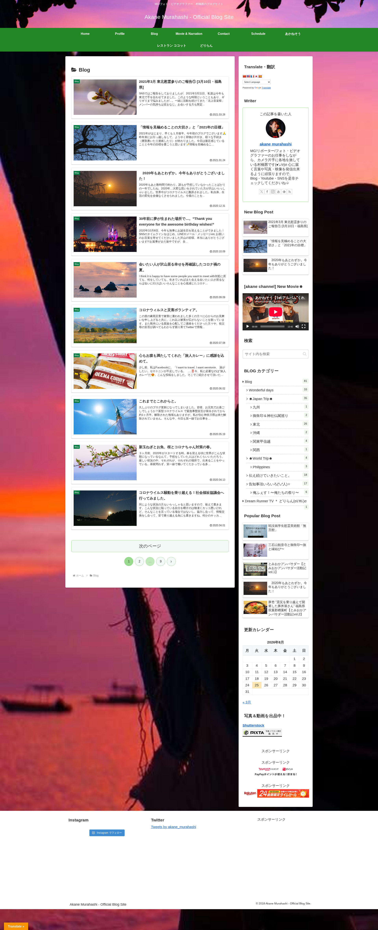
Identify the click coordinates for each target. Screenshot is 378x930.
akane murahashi (276, 144)
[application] (276, 311)
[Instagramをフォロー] (272, 191)
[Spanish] (260, 76)
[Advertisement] (271, 854)
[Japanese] (256, 76)
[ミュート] (297, 326)
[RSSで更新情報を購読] (289, 191)
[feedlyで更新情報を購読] (284, 191)
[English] (248, 76)
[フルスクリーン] (304, 326)
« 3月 (247, 702)
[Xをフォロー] (261, 191)
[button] (304, 354)
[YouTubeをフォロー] (278, 191)
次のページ (150, 546)
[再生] (248, 326)
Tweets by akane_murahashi (173, 827)
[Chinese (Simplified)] (244, 76)
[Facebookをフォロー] (267, 191)
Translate (266, 88)
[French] (252, 76)
